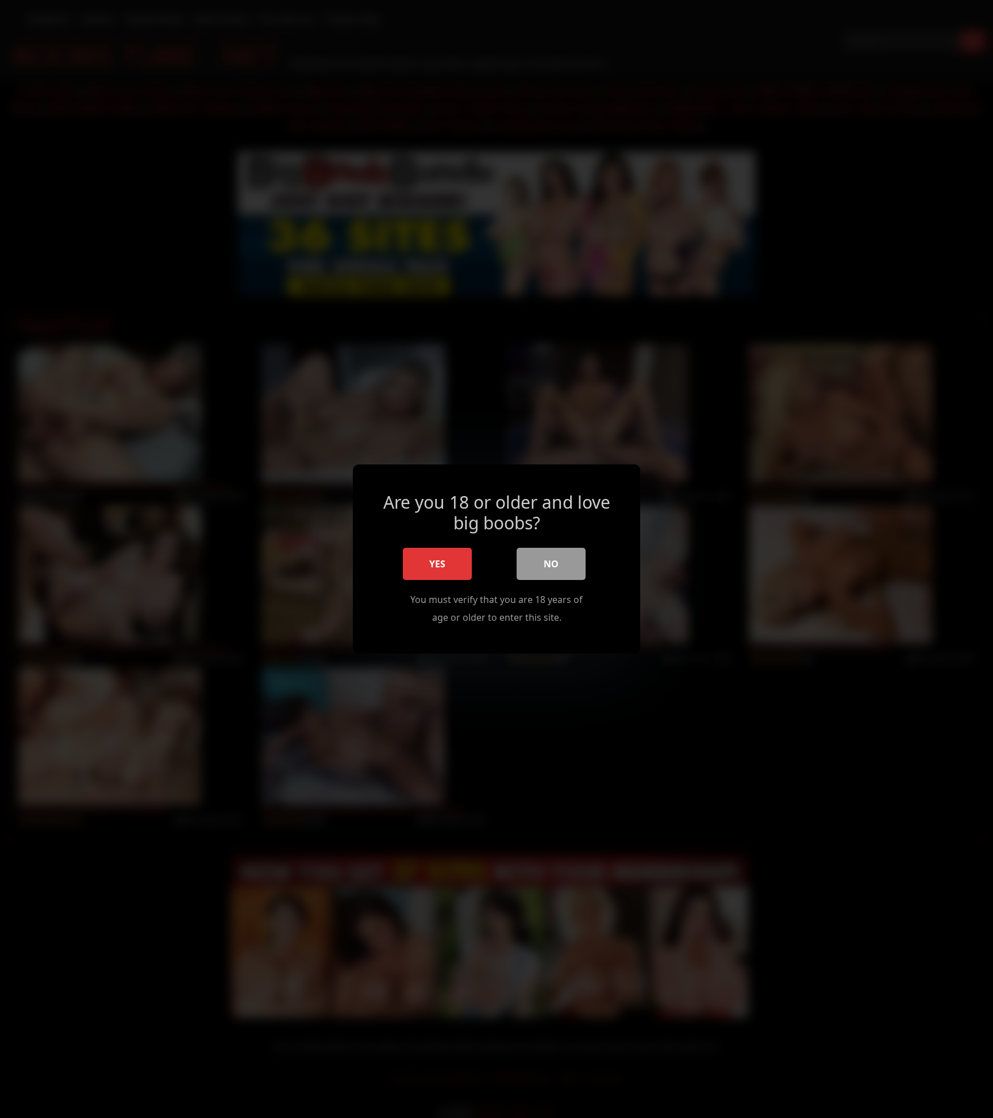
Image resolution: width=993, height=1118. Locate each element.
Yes (437, 564)
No (551, 564)
